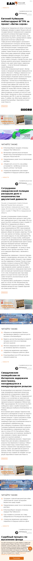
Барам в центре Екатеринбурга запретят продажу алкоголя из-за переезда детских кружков (17, 341)
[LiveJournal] (31, 110)
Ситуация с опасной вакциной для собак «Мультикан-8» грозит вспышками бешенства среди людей (17, 500)
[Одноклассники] (24, 110)
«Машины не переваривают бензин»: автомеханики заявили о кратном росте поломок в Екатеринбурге (17, 334)
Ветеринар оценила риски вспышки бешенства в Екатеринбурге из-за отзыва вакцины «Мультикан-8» (17, 154)
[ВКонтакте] (22, 110)
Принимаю (16, 558)
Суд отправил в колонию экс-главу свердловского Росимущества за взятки (17, 515)
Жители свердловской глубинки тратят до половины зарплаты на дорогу (17, 346)
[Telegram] (26, 110)
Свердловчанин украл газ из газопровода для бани (17, 160)
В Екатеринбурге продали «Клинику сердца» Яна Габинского (16, 149)
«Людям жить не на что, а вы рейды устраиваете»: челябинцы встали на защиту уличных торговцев (16, 166)
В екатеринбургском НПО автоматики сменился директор (16, 356)
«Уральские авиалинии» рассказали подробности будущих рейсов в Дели (16, 171)
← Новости (5, 7)
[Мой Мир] (29, 110)
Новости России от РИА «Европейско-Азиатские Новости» (12, 4)
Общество (4, 106)
